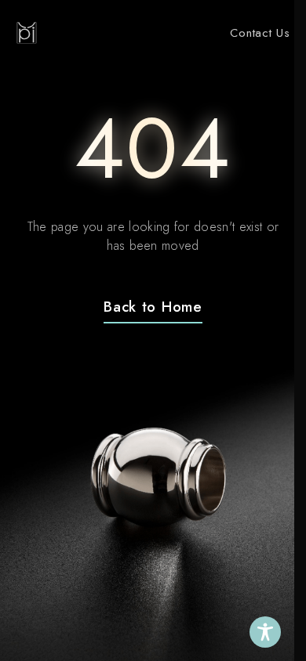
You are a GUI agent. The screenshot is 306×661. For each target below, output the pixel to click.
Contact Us (260, 33)
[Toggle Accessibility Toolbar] (265, 632)
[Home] (27, 33)
